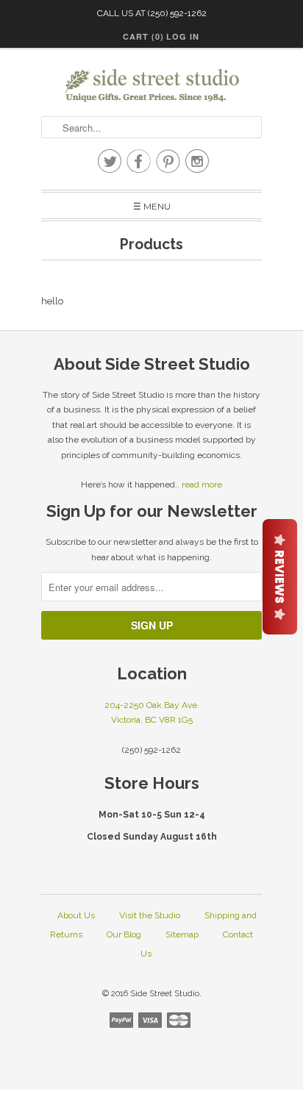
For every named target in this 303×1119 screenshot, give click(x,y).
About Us (76, 915)
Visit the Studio (149, 915)
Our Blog (124, 934)
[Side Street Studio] (151, 85)
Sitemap (182, 934)
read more (202, 484)
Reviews (279, 577)
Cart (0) (143, 36)
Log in (182, 36)
